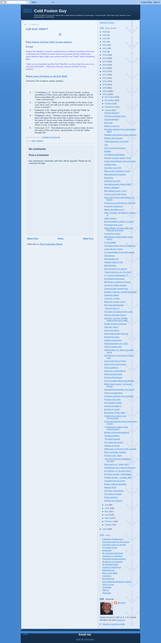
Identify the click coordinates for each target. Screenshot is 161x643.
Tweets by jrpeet (107, 23)
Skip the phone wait (113, 347)
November (110, 100)
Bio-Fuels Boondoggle (114, 305)
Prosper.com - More (113, 456)
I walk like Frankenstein (112, 539)
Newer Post (32, 238)
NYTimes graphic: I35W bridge (117, 474)
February (109, 521)
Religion (40, 141)
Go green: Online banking (115, 285)
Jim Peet (121, 603)
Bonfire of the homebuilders (116, 432)
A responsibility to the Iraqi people (119, 252)
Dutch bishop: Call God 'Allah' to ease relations (49, 42)
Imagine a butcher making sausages (120, 292)
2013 (105, 75)
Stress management (113, 393)
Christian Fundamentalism (114, 559)
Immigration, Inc (111, 259)
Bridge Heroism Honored (115, 324)
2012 (105, 78)
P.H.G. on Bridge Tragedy (115, 452)
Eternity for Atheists (113, 501)
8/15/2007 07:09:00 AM (51, 137)
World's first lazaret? (113, 138)
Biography (107, 550)
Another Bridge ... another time (118, 478)
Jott (106, 145)
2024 (105, 38)
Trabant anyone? (111, 113)
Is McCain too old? (112, 181)
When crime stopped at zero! (117, 171)
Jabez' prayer (110, 218)
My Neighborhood (110, 565)
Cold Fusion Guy (50, 10)
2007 (105, 94)
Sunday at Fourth (111, 446)
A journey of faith (111, 298)
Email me (121, 620)
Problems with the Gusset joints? (119, 396)
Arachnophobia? (111, 119)
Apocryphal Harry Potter (115, 361)
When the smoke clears (114, 302)
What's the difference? (114, 210)
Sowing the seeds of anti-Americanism (115, 417)
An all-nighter (110, 242)
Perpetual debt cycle (113, 225)
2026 (105, 32)
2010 (105, 85)
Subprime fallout (111, 295)
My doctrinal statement (112, 553)
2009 (105, 88)
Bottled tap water (111, 337)
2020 (105, 52)
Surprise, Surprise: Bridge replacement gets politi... (116, 319)
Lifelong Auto (110, 164)
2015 (105, 68)
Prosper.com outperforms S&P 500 (120, 203)
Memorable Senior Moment (116, 334)
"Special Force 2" (112, 308)
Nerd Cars (109, 178)
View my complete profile (113, 624)
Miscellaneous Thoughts (115, 174)
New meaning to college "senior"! (119, 222)
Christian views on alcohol (114, 545)
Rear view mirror (111, 330)
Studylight (106, 587)
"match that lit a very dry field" (118, 272)
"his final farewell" (112, 439)
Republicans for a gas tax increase (119, 468)
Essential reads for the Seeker (116, 542)
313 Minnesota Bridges (114, 155)
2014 (105, 71)
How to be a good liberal (114, 371)
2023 (105, 42)
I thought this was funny (114, 481)
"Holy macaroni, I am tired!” (116, 141)
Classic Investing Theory (115, 315)
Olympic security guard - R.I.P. (117, 158)
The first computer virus (115, 116)
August (108, 110)
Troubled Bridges (111, 436)
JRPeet (105, 590)
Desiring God (108, 579)
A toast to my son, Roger (115, 194)
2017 (105, 61)
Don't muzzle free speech (115, 269)
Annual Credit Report (111, 567)
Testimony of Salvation (112, 562)
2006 (105, 529)
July (107, 505)
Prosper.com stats (112, 399)
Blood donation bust (113, 374)
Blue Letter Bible (109, 573)
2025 (105, 35)
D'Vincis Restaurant (113, 377)
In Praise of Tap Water (114, 491)
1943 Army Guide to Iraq (115, 364)
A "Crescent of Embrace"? (116, 275)
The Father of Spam (113, 494)
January (109, 525)
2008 (105, 91)
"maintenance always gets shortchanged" (116, 428)
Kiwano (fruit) (110, 487)
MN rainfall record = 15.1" (115, 191)
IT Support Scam (109, 548)
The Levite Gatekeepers (115, 148)
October (108, 104)
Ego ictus (108, 123)
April (107, 515)
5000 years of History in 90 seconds (120, 449)
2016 (105, 65)
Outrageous (109, 256)
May (107, 511)
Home (60, 238)
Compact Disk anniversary (116, 289)
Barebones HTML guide (114, 413)
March (108, 518)
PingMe (107, 151)
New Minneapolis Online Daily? (118, 184)
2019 (105, 55)
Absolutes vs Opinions (112, 556)
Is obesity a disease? (113, 206)
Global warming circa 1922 (116, 344)
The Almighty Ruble (113, 403)
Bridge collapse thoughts (115, 484)
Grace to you (108, 584)
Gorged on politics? (113, 406)
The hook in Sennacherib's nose (118, 312)
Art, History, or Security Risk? (117, 471)
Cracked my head (112, 234)
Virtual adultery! (111, 368)
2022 (105, 45)
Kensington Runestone (114, 279)
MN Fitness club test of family (117, 282)
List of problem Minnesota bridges (119, 381)
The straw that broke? (114, 442)
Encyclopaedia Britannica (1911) (116, 582)
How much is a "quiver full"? (117, 464)
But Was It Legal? (112, 409)
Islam (34, 141)
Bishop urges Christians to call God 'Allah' (46, 76)
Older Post (88, 238)
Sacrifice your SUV (112, 168)
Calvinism (106, 576)
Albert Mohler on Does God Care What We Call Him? (118, 229)
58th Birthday (110, 265)
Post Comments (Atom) (51, 244)
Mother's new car (112, 126)
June (107, 508)
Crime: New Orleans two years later (120, 161)
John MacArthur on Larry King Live (120, 246)
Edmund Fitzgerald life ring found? (119, 390)
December (110, 97)
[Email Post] (60, 137)
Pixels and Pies (111, 497)
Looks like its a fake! (113, 249)
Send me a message (85, 639)
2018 (105, 58)
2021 (105, 48)
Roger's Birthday (111, 188)
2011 (105, 81)
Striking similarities (113, 340)
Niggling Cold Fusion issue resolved (120, 135)
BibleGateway (108, 570)
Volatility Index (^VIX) (113, 262)
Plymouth (106, 593)
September (110, 107)
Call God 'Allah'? (37, 29)
